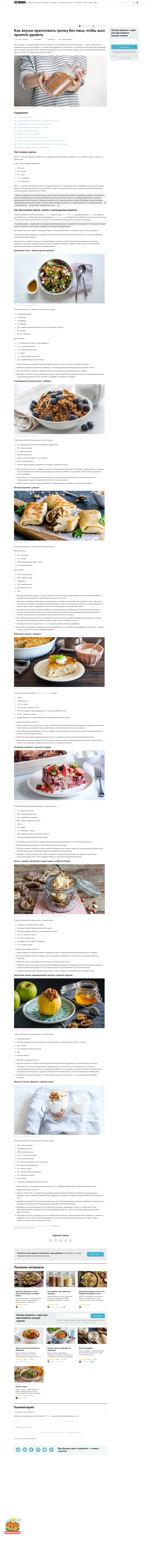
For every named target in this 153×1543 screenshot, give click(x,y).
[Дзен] (51, 1449)
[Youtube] (44, 1449)
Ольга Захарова (86, 26)
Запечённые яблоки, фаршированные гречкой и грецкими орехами (42, 144)
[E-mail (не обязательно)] (84, 1421)
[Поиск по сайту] (126, 2)
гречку (46, 215)
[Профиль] (137, 2)
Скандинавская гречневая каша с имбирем (33, 127)
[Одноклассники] (31, 1449)
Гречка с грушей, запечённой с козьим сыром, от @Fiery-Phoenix (40, 141)
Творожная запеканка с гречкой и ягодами (33, 137)
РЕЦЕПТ (18, 1345)
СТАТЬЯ (18, 1289)
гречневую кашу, (68, 215)
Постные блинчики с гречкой (27, 131)
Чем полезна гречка (24, 117)
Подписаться (97, 1316)
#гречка (16, 1228)
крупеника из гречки (43, 693)
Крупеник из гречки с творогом (28, 134)
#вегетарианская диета (27, 1228)
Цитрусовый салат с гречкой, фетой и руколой (34, 124)
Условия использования (88, 1322)
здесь (37, 226)
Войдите (48, 1416)
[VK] (24, 1449)
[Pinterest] (38, 1449)
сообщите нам (55, 1226)
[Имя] (37, 1421)
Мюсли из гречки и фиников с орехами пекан (34, 147)
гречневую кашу (58, 217)
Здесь (91, 215)
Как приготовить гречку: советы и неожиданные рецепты (38, 121)
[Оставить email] (73, 1316)
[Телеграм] (18, 1449)
